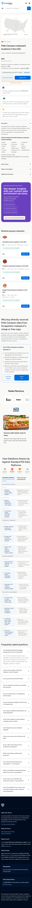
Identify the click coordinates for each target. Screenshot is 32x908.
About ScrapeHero (6, 833)
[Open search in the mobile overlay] (18, 8)
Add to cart (22, 77)
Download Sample (7, 77)
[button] (2, 8)
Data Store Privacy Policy (7, 831)
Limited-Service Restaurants (18, 53)
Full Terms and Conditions (8, 824)
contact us (8, 846)
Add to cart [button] (25, 254)
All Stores (8, 53)
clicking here (8, 884)
